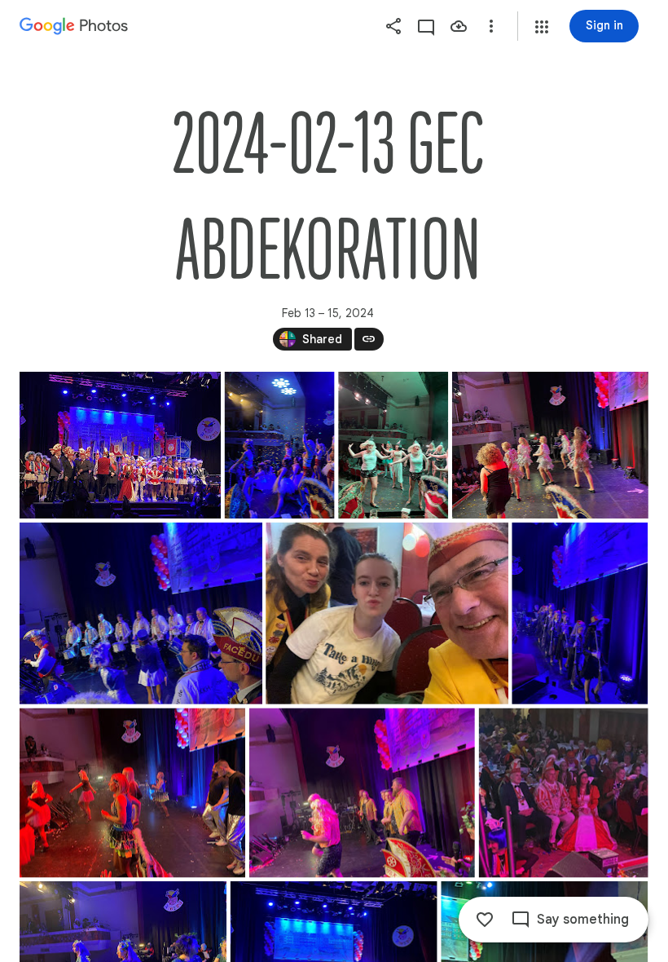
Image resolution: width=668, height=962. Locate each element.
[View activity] (426, 26)
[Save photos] (458, 26)
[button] (541, 27)
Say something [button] (583, 919)
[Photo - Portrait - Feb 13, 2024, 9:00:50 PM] (580, 613)
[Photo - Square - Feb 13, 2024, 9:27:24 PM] (563, 792)
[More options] (491, 26)
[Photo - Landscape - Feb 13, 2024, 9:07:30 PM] (132, 792)
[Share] (393, 26)
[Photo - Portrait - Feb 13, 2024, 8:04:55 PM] (280, 445)
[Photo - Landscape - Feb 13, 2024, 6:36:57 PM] (387, 613)
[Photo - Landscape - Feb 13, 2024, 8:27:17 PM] (550, 445)
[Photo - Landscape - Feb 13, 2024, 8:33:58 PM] (141, 613)
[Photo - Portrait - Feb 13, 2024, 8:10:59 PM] (393, 445)
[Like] (484, 919)
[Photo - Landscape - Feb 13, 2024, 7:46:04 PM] (120, 445)
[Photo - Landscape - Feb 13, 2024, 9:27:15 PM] (362, 792)
